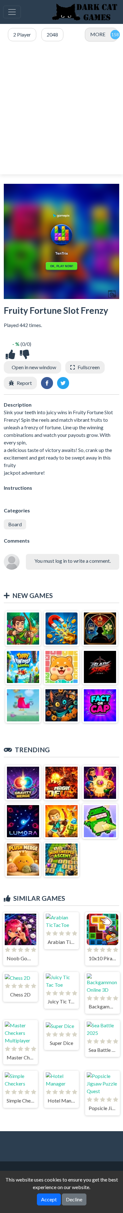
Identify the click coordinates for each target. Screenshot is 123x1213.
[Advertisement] (61, 108)
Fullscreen (89, 367)
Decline (74, 1199)
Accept (49, 1199)
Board (15, 524)
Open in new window (34, 367)
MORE (97, 34)
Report (24, 383)
